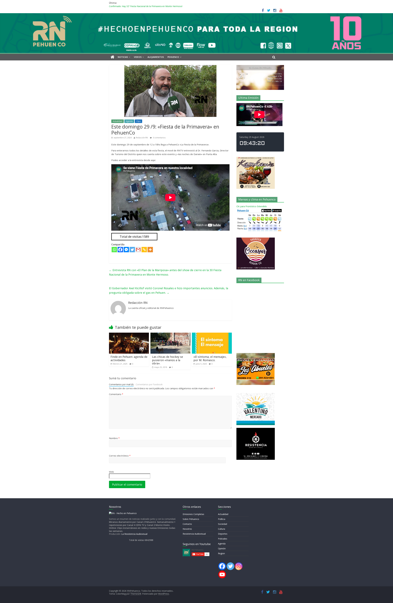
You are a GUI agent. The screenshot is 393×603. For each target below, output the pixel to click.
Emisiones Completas (193, 514)
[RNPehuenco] (196, 15)
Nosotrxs (187, 528)
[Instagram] (239, 566)
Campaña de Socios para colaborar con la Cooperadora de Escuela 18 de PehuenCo (151, 6)
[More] (150, 249)
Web (111, 471)
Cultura (221, 528)
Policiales (222, 538)
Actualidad (117, 121)
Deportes (222, 533)
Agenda (129, 121)
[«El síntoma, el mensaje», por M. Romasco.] (212, 334)
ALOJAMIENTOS (156, 57)
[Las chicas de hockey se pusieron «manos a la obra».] (170, 334)
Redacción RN (142, 137)
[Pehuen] (123, 513)
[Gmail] (138, 249)
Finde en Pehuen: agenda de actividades (129, 358)
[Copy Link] (144, 249)
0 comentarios (158, 137)
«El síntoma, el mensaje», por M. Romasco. (210, 358)
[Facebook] (120, 249)
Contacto (187, 523)
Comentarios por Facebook (149, 384)
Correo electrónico (119, 455)
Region (221, 553)
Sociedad (222, 523)
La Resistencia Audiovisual (134, 533)
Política (221, 519)
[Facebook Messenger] (126, 249)
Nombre (114, 438)
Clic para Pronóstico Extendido (251, 206)
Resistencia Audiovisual (194, 533)
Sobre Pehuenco (191, 519)
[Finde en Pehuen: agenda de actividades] (129, 334)
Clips (138, 121)
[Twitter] (132, 249)
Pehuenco (173, 57)
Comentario (116, 394)
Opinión (222, 548)
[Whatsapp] (114, 249)
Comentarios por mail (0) (121, 384)
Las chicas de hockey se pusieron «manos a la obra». (167, 360)
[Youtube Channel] (222, 574)
